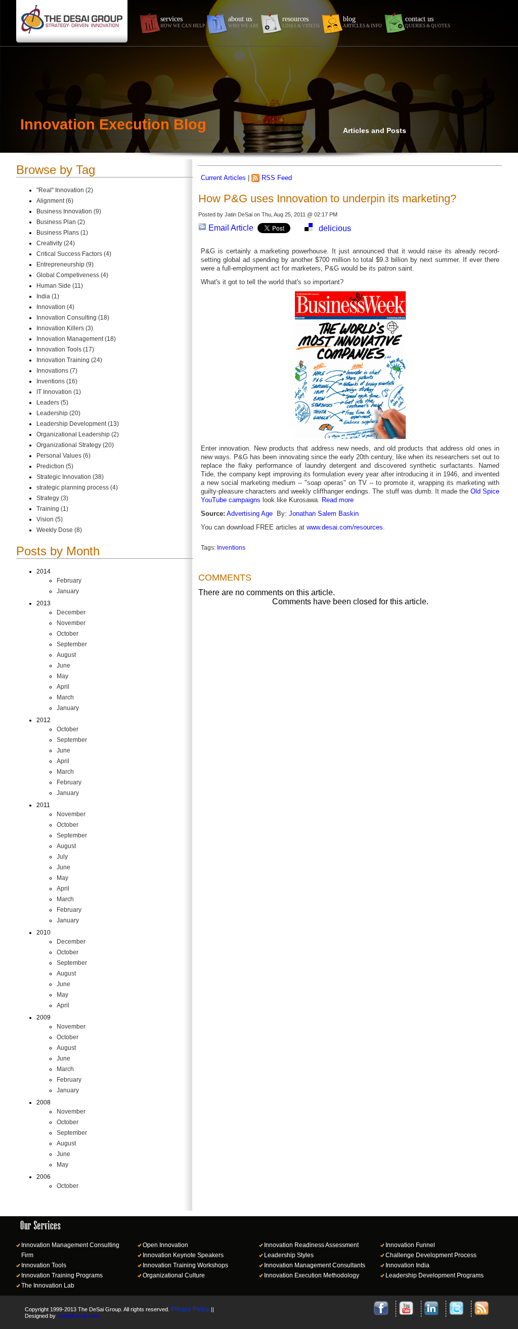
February (69, 580)
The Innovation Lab (47, 1285)
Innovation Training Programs (62, 1275)
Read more (338, 500)
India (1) (47, 296)
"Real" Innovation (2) (64, 190)
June (63, 665)
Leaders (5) (52, 402)
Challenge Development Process (431, 1255)
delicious (335, 228)
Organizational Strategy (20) (75, 445)
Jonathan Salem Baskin (324, 513)
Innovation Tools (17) (65, 349)
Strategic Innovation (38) (70, 476)
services (182, 21)
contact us (427, 21)
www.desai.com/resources (345, 527)
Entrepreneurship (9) (65, 264)
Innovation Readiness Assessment (311, 1245)
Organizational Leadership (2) (77, 434)
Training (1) (52, 508)
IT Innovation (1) (58, 391)
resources (301, 21)
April (63, 686)
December (71, 612)
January (68, 591)
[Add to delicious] (309, 228)
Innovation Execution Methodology (311, 1275)
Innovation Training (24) (69, 360)
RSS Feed (277, 178)
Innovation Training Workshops (185, 1265)
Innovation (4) (55, 307)
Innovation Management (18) (76, 338)
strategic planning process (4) (77, 487)
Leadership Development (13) (77, 423)
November (71, 623)
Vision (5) (49, 519)
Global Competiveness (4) (72, 275)
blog (362, 21)
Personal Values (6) (63, 455)
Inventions (231, 547)
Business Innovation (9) (68, 211)
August (66, 654)
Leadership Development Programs (434, 1275)
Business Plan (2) (60, 222)
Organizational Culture (174, 1275)
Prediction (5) (54, 466)
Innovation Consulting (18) (72, 317)
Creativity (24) (55, 243)
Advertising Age (250, 513)
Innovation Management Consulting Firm (70, 1250)
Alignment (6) (54, 200)
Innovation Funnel (410, 1245)
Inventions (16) (56, 381)
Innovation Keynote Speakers (183, 1255)
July (62, 856)
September (72, 644)
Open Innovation (165, 1245)
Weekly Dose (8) (59, 530)
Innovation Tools (43, 1265)
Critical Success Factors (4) (73, 253)
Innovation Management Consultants (314, 1265)
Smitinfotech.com (78, 1316)
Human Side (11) (59, 285)
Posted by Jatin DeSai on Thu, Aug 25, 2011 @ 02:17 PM (267, 214)
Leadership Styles (289, 1255)
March (65, 697)
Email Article (229, 228)
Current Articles (223, 178)
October (67, 633)
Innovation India (407, 1265)
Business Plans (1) (62, 232)
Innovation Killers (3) (64, 328)
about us (243, 21)
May (62, 676)
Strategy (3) (52, 498)
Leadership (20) (58, 413)
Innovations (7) (56, 370)
